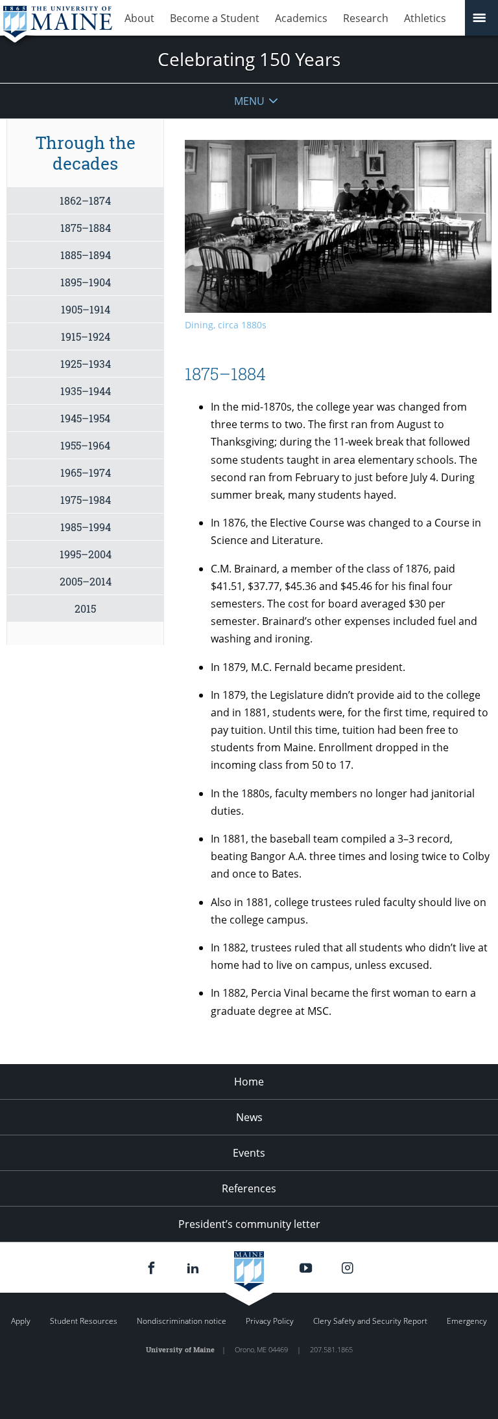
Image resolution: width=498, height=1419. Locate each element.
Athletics (425, 18)
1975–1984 (85, 499)
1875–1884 (85, 227)
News (249, 1117)
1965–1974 (85, 472)
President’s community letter (249, 1224)
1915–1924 (85, 336)
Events (249, 1153)
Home (249, 1081)
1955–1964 (85, 445)
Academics (301, 18)
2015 (85, 608)
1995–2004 (86, 554)
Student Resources (83, 1320)
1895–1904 (85, 282)
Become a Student (214, 18)
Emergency (467, 1320)
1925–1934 (85, 363)
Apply (20, 1320)
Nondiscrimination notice (181, 1320)
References (249, 1188)
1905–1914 (85, 309)
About (139, 18)
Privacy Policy (270, 1320)
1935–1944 (85, 391)
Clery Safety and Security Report (370, 1320)
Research (365, 18)
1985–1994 (85, 527)
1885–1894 (85, 255)
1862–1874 (85, 200)
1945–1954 (85, 418)
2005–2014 (86, 581)
